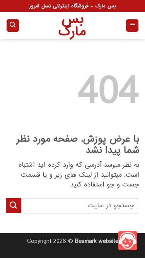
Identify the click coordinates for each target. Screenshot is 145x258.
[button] (132, 25)
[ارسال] (13, 205)
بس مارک (72, 25)
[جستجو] (13, 25)
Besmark (86, 241)
